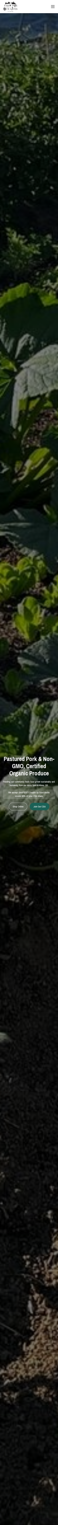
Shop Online (18, 806)
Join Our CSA (39, 806)
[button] (52, 6)
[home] (10, 6)
